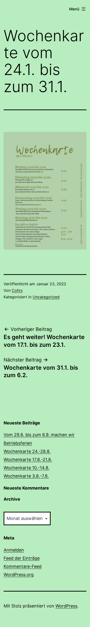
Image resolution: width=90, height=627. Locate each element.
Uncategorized (46, 296)
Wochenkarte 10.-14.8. (26, 467)
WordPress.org (19, 574)
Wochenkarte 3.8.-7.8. (26, 475)
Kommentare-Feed (23, 566)
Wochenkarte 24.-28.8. (27, 451)
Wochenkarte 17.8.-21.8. (28, 459)
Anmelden (14, 549)
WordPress (66, 605)
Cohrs (17, 290)
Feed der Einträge (22, 558)
